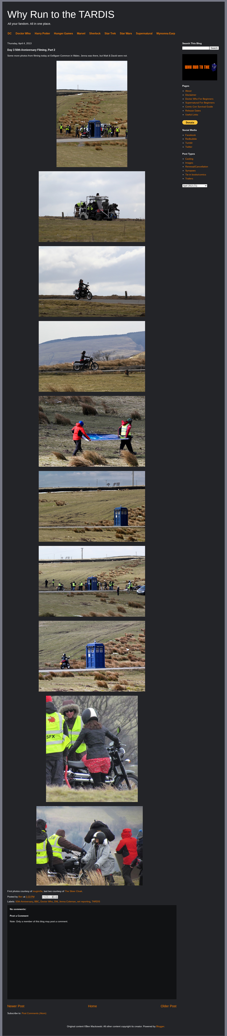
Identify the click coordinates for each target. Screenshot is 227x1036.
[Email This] (43, 897)
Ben (20, 896)
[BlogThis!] (47, 897)
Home (92, 1006)
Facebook (190, 135)
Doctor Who (23, 33)
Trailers (189, 178)
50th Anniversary (24, 901)
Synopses (190, 170)
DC (10, 33)
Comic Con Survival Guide (199, 106)
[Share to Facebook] (53, 897)
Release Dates (193, 110)
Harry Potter (42, 33)
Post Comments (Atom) (34, 1013)
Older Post (168, 1006)
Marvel (81, 33)
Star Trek (110, 33)
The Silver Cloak (73, 891)
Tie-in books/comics (195, 174)
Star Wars (126, 33)
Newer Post (15, 1006)
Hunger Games (63, 33)
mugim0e (38, 891)
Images (189, 162)
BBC (36, 901)
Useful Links (191, 114)
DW (56, 901)
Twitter (188, 146)
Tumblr (189, 142)
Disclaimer (190, 95)
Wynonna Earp (165, 33)
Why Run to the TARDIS (60, 14)
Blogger (160, 1026)
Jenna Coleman (67, 901)
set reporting (83, 901)
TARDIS (96, 901)
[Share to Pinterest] (56, 897)
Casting (189, 158)
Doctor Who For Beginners (199, 98)
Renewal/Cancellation (196, 166)
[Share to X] (50, 897)
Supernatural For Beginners (200, 102)
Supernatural (144, 33)
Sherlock (95, 33)
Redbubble (191, 139)
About (188, 91)
